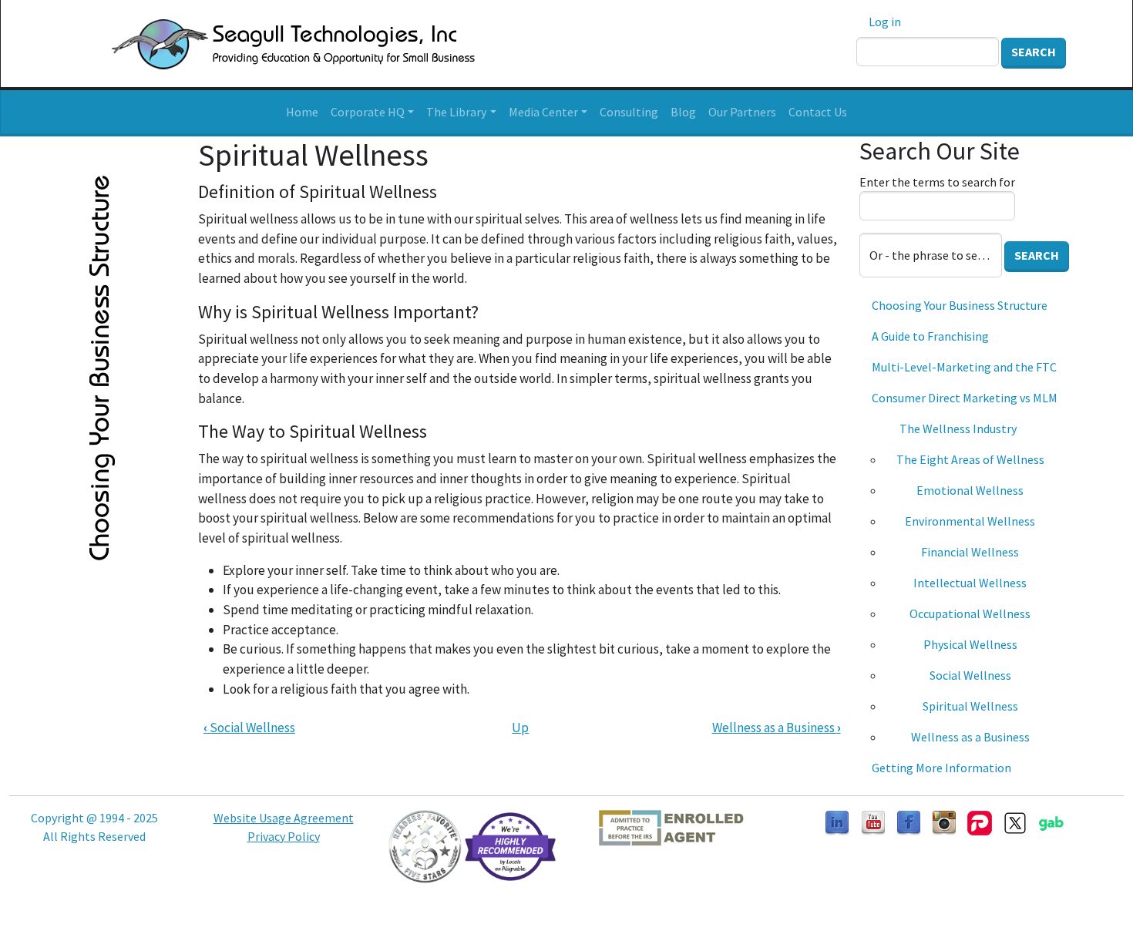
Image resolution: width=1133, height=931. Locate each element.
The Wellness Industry (958, 428)
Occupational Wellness (969, 613)
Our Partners (742, 111)
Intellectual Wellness (970, 582)
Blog (683, 111)
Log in (885, 21)
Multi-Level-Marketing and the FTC (964, 367)
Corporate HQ (368, 111)
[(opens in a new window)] (873, 821)
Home (302, 111)
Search (1033, 51)
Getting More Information (941, 767)
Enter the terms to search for (937, 182)
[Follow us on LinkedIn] (837, 821)
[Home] (274, 44)
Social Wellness (249, 727)
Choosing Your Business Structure (959, 305)
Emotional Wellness (970, 490)
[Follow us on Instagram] (944, 821)
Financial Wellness (970, 552)
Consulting (629, 111)
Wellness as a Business (776, 727)
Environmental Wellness (970, 521)
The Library (456, 111)
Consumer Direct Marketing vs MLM (964, 397)
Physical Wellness (970, 644)
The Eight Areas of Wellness (970, 459)
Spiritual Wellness (970, 706)
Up (520, 727)
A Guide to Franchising (930, 336)
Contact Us (817, 111)
